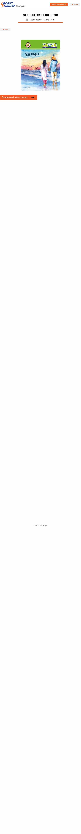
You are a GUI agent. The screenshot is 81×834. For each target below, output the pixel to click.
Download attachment (16, 97)
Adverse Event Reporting (58, 4)
